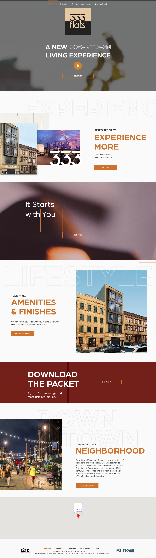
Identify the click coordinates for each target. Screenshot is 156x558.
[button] (78, 66)
